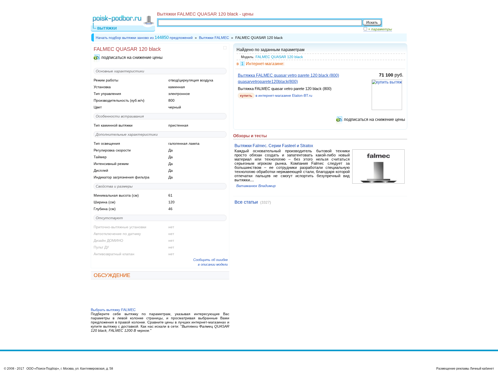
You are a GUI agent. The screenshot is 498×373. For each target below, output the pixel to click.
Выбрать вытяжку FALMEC (113, 310)
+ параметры (379, 29)
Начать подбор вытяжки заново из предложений (144, 38)
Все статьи (246, 202)
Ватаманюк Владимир (256, 186)
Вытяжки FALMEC (214, 38)
